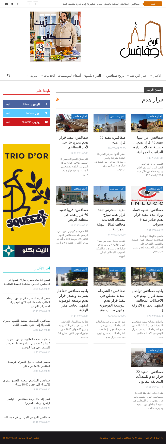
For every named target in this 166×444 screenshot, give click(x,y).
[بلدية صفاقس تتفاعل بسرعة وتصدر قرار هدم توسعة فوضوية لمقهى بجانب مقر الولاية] (72, 276)
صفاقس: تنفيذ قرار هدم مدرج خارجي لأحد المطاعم (73, 142)
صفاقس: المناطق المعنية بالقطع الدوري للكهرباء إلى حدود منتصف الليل (101, 3)
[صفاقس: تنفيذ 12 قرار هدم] (110, 123)
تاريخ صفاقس (115, 75)
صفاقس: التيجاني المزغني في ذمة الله (27, 417)
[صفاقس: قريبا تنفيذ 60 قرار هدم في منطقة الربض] (72, 195)
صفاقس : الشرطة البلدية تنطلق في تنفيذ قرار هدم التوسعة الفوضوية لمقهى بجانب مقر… (110, 300)
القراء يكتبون (92, 75)
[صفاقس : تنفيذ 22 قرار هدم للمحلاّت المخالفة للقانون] (147, 357)
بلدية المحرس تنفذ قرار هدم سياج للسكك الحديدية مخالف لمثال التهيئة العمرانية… (111, 219)
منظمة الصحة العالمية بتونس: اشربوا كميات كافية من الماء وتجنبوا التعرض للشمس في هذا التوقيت (28, 343)
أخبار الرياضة (138, 75)
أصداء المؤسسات (69, 75)
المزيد (34, 75)
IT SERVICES (10, 437)
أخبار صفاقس (155, 116)
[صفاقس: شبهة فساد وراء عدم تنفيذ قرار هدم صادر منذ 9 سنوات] (147, 195)
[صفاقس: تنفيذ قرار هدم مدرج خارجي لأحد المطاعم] (72, 123)
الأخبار (157, 75)
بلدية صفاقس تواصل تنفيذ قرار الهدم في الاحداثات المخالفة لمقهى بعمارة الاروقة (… (147, 300)
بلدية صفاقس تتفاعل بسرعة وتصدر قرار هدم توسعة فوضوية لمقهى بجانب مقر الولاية (72, 300)
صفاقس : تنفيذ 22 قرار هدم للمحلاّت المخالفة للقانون (149, 376)
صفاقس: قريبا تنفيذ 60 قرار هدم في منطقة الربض (73, 214)
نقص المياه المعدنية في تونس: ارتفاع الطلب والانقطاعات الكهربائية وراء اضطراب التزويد (28, 302)
